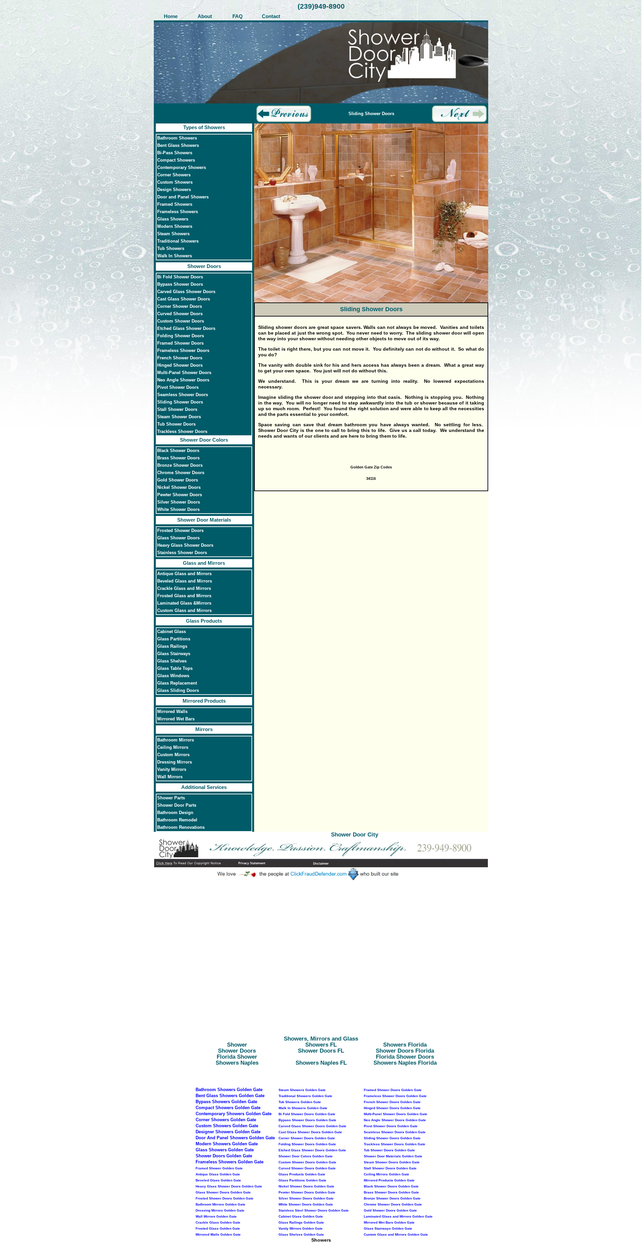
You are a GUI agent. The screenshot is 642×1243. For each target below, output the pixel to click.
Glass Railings (172, 646)
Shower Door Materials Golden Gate (393, 1156)
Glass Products (204, 621)
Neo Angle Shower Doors (183, 380)
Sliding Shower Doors (180, 402)
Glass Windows (173, 676)
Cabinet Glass (171, 631)
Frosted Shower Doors (180, 530)
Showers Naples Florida (405, 1063)
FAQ (237, 16)
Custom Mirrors (173, 754)
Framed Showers (174, 204)
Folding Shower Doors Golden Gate (307, 1144)
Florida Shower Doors (405, 1057)
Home (171, 16)
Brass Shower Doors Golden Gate (391, 1192)
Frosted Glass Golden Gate (218, 1228)
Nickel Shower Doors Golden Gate (306, 1186)
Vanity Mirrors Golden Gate (301, 1228)
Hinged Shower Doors (180, 365)
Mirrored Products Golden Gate (389, 1180)
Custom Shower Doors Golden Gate (307, 1162)
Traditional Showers (178, 241)
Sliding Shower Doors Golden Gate (392, 1138)
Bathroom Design (175, 812)
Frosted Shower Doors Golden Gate (224, 1198)
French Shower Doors (179, 358)
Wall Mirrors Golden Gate (216, 1216)
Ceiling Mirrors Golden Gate (386, 1174)
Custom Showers (175, 182)
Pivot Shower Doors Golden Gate (391, 1126)
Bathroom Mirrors (175, 740)
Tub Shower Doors (176, 424)
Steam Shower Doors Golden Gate (392, 1162)
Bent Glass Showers (178, 145)
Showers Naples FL (321, 1063)
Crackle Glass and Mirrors (184, 588)
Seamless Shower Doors (182, 394)
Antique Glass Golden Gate (218, 1174)
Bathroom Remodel (177, 820)
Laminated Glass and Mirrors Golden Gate (398, 1216)
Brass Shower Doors (178, 458)
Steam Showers (173, 234)
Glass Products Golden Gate (302, 1174)
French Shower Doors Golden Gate (392, 1102)
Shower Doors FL (321, 1051)
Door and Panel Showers (183, 197)
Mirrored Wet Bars (176, 719)
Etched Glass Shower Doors (186, 328)
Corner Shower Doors (179, 306)
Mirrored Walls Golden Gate (218, 1234)
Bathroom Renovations (181, 827)
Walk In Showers (174, 256)
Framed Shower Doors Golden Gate (393, 1090)
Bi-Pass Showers (174, 153)
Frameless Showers (177, 211)
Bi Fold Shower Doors (180, 277)
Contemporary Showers (181, 167)
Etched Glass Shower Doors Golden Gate (312, 1150)
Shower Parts (171, 798)
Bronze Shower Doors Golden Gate (392, 1198)
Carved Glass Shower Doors (186, 291)
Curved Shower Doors (180, 314)
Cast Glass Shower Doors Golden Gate (310, 1132)
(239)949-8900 (321, 6)
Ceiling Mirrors (172, 747)
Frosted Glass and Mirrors (184, 596)
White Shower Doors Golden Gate (306, 1204)
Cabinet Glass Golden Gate (301, 1216)
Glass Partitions (173, 639)
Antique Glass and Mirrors (184, 573)
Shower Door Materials (204, 520)
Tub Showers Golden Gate (300, 1102)
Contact (271, 16)
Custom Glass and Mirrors (184, 610)
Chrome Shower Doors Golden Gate (393, 1204)
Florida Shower (237, 1057)
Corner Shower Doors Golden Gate (307, 1138)
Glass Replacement (177, 683)
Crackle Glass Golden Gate (218, 1222)
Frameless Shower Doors (183, 350)
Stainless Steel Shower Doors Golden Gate (314, 1210)
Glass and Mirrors (204, 563)
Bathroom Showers (177, 138)
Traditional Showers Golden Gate (305, 1096)
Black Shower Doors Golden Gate (391, 1186)
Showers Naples (237, 1063)
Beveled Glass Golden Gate (218, 1180)
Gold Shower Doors (177, 480)
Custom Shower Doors (180, 321)
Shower (237, 1045)
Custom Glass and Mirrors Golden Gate (396, 1234)
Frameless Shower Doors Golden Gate (395, 1096)
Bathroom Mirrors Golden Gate (220, 1204)
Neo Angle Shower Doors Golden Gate (395, 1120)
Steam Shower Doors (179, 417)
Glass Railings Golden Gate (301, 1222)
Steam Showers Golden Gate (302, 1090)
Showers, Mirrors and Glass (321, 1039)
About (204, 16)
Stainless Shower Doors (182, 552)
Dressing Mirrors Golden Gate (220, 1210)
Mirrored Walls (172, 711)
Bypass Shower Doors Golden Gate (307, 1120)
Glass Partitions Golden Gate (302, 1180)
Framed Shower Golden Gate (219, 1168)
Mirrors (204, 729)
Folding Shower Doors (180, 336)
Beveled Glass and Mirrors (184, 581)
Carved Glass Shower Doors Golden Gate (312, 1126)
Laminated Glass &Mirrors (184, 603)
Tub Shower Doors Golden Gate (389, 1150)
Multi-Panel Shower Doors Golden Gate (395, 1114)
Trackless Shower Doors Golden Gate (394, 1144)
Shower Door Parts (176, 805)
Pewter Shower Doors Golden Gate (307, 1192)
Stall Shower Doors (177, 409)
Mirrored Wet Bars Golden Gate (389, 1222)
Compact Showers (176, 160)
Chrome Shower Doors (180, 472)
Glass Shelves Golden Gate (301, 1234)
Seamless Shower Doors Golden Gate (395, 1132)
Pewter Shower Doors (179, 495)
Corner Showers (174, 175)
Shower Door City (354, 834)
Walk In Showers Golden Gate (303, 1108)
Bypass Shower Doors (180, 284)
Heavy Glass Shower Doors (185, 545)
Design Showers (174, 189)
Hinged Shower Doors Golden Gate (392, 1108)
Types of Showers (204, 127)
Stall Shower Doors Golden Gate (390, 1168)
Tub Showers (170, 248)
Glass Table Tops (175, 668)
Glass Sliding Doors (178, 690)
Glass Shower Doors (178, 538)
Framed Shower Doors (180, 343)
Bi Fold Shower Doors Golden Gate (307, 1114)
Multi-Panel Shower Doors (184, 372)
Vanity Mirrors (171, 769)
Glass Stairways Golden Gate (388, 1228)
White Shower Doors (178, 509)
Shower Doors (204, 266)
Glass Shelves (172, 661)
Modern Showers (174, 226)
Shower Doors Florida (405, 1051)
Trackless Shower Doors (182, 431)
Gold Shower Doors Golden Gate (390, 1210)
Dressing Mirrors (174, 762)
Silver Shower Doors (178, 502)
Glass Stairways (173, 653)
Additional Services (204, 787)
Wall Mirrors (170, 777)
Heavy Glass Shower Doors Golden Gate (229, 1186)
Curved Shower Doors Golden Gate (307, 1168)
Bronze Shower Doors (180, 465)
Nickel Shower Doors (179, 487)
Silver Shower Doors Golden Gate (306, 1198)
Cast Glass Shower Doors (183, 299)
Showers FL (321, 1045)
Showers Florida (405, 1045)
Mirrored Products (204, 701)
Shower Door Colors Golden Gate (306, 1156)
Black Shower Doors (178, 450)
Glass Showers (172, 219)
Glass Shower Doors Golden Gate (223, 1192)
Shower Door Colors (204, 440)
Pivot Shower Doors (178, 387)
